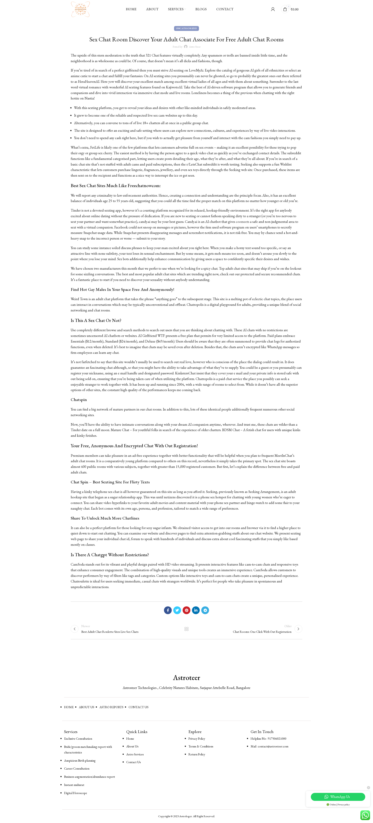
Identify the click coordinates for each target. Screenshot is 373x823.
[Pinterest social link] (186, 610)
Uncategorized (186, 28)
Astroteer (186, 677)
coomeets (242, 221)
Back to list (186, 629)
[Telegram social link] (205, 610)
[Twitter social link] (177, 610)
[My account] (273, 9)
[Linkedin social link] (196, 610)
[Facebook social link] (168, 610)
